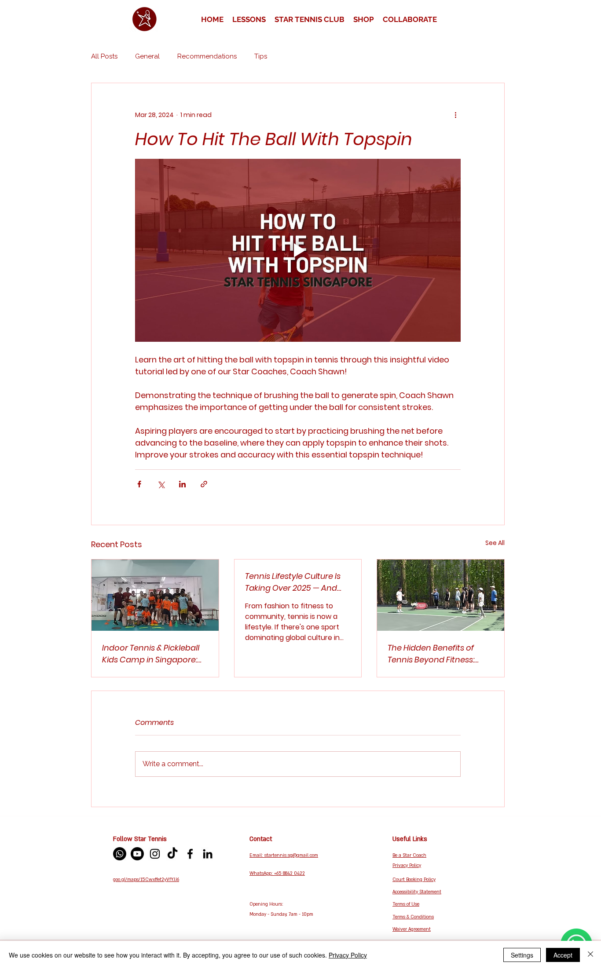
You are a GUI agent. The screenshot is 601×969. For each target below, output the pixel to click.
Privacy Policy (348, 955)
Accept (562, 955)
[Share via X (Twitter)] (161, 484)
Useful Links (409, 839)
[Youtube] (137, 853)
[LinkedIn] (207, 853)
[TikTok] (172, 853)
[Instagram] (154, 853)
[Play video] (298, 250)
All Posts (104, 56)
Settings (522, 955)
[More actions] (455, 115)
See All (495, 542)
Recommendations (207, 56)
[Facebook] (190, 853)
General (147, 56)
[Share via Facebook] (139, 484)
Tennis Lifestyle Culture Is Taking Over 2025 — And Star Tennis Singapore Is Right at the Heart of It (293, 582)
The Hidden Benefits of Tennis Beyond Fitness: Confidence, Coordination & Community (439, 654)
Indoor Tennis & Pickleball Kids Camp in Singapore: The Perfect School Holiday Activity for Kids (153, 654)
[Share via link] (204, 484)
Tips (260, 56)
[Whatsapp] (119, 853)
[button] (249, 19)
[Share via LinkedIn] (182, 484)
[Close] (590, 955)
